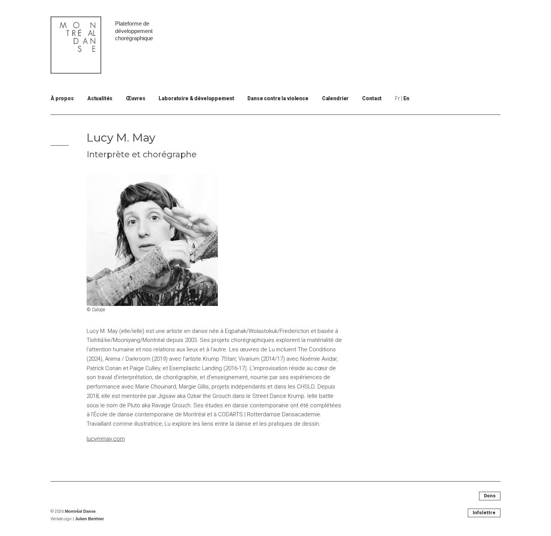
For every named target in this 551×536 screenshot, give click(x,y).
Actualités (100, 98)
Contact (372, 98)
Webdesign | (77, 518)
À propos (62, 98)
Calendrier (335, 98)
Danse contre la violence (277, 98)
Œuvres (135, 98)
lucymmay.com (106, 438)
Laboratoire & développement (196, 98)
